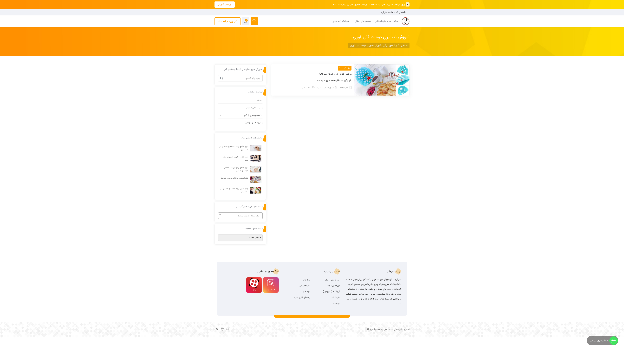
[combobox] (240, 215)
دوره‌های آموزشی (224, 4)
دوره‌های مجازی (333, 285)
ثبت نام (306, 280)
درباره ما (336, 303)
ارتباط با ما (335, 297)
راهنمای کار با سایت (301, 297)
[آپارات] (222, 329)
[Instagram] (227, 329)
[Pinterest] (217, 329)
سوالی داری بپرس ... (598, 341)
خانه (258, 100)
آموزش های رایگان (252, 115)
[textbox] (240, 216)
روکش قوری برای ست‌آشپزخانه (335, 74)
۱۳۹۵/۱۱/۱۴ (344, 88)
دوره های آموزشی (252, 108)
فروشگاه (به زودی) (252, 122)
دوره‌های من (304, 285)
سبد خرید (305, 291)
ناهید (319, 88)
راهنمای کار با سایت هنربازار (393, 12)
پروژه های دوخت (344, 68)
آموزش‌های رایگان (332, 280)
